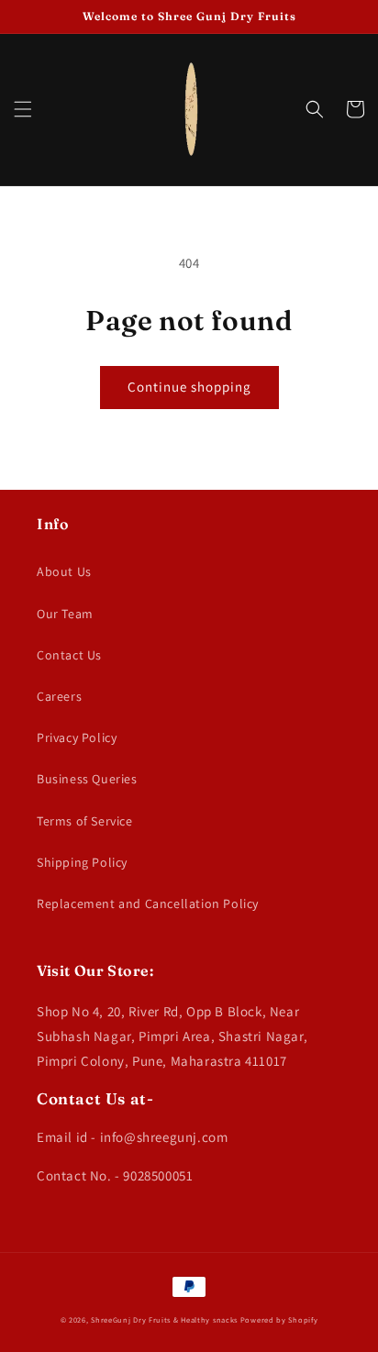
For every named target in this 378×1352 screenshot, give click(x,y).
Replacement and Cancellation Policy (148, 903)
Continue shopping (189, 386)
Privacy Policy (77, 737)
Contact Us (69, 655)
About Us (64, 571)
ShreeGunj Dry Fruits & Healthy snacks (164, 1319)
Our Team (65, 613)
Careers (59, 696)
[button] (23, 109)
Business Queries (87, 778)
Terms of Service (85, 821)
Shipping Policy (82, 862)
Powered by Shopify (279, 1319)
